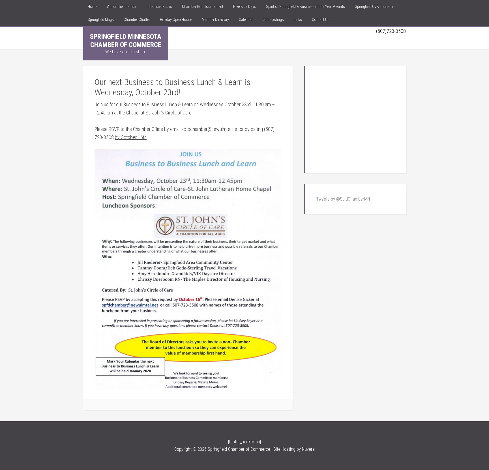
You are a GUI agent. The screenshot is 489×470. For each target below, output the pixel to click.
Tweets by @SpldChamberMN (343, 199)
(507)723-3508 (391, 31)
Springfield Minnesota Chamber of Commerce (125, 41)
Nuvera (308, 449)
